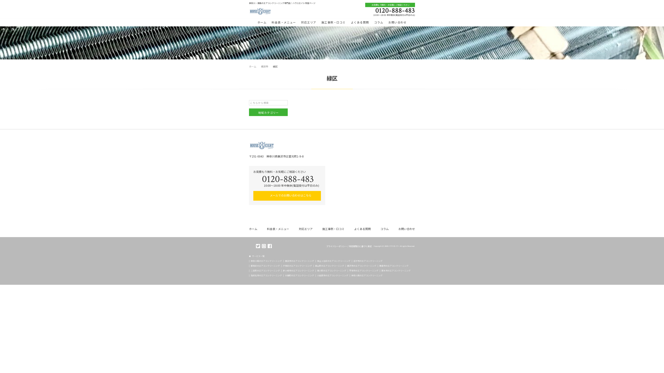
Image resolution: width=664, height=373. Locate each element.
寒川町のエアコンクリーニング (331, 271)
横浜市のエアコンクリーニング (299, 261)
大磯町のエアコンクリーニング (299, 275)
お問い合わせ (397, 22)
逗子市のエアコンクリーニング (367, 261)
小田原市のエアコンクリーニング (332, 275)
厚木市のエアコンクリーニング (396, 271)
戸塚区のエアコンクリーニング (297, 266)
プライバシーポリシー (336, 246)
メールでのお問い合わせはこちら (290, 195)
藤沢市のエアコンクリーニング (361, 266)
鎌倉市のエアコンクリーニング (393, 266)
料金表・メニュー (284, 22)
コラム (378, 22)
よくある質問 (360, 22)
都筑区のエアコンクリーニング (265, 266)
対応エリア (308, 22)
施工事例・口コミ (333, 22)
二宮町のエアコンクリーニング (265, 271)
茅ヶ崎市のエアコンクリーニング (298, 271)
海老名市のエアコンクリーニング (266, 275)
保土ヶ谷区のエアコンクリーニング (333, 261)
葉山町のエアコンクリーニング (329, 266)
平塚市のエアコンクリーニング (363, 271)
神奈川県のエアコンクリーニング (266, 261)
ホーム (262, 22)
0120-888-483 (395, 10)
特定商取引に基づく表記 (360, 246)
